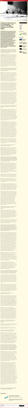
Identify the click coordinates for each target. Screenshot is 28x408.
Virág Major (12, 400)
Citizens (21, 28)
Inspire (23, 0)
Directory (18, 0)
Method (12, 0)
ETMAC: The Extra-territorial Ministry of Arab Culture (25, 46)
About (10, 0)
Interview (1, 21)
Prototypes (15, 0)
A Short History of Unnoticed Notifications (24, 40)
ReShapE (2, 0)
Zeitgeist (21, 0)
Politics (21, 29)
